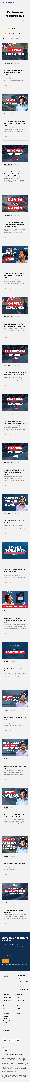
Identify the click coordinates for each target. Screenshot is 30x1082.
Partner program (7, 997)
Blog (18, 1016)
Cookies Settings (7, 1050)
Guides (18, 1005)
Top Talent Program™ (8, 1025)
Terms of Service (7, 1047)
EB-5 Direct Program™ (8, 1027)
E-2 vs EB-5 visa (21, 986)
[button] (27, 2)
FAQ (4, 1008)
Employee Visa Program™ (6, 1031)
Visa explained (20, 1003)
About (4, 1005)
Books (18, 997)
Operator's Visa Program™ (7, 1021)
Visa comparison (21, 1000)
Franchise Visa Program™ (6, 1017)
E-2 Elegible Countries (22, 984)
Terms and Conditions (6, 965)
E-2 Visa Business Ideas (22, 981)
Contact (5, 1003)
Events (18, 1008)
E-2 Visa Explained (21, 978)
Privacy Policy (6, 1045)
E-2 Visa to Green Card (22, 989)
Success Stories (7, 1000)
